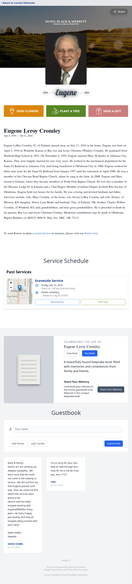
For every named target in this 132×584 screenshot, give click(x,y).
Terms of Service (74, 569)
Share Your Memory (111, 389)
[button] (20, 288)
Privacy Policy (57, 569)
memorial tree (43, 233)
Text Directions (57, 302)
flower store (91, 233)
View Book (72, 353)
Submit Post (113, 443)
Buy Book (90, 353)
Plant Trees (103, 302)
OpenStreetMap (69, 575)
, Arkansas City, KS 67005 (54, 295)
